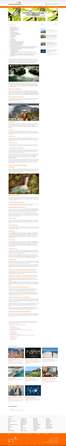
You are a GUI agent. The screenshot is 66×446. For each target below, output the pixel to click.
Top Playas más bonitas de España (47, 359)
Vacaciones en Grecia (13, 338)
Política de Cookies (16, 445)
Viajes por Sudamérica (49, 428)
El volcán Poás (13, 40)
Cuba (9, 423)
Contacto (39, 445)
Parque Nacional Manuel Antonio (15, 34)
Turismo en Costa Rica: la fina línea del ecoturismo (17, 42)
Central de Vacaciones (12, 321)
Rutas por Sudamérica (36, 428)
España (9, 425)
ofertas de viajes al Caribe (28, 329)
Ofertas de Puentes (23, 428)
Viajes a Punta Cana (13, 331)
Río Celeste (12, 31)
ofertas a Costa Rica (12, 316)
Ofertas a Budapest (13, 339)
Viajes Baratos (48, 419)
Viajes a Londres (12, 337)
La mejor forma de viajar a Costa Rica (15, 45)
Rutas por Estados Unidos (36, 424)
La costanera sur (13, 39)
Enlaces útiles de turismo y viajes (12, 424)
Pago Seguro (31, 445)
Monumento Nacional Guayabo (15, 33)
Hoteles (9, 429)
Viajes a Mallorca (12, 326)
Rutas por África (35, 419)
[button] (38, 24)
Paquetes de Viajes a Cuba (14, 332)
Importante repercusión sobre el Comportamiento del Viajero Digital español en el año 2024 (24, 46)
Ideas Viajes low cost (23, 423)
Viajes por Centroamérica (49, 424)
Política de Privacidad (26, 445)
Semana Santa (35, 429)
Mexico (22, 425)
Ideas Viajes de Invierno (24, 418)
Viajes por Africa (48, 422)
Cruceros (9, 422)
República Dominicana (24, 430)
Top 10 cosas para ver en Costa (14, 30)
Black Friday (9, 418)
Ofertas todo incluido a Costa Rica (15, 334)
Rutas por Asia (35, 422)
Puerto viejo (12, 37)
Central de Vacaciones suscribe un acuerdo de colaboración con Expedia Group (51, 51)
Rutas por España (35, 423)
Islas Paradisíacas (23, 424)
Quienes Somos (35, 445)
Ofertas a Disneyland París (14, 336)
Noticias (57, 445)
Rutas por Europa (35, 425)
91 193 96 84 (49, 4)
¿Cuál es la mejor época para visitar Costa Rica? (17, 41)
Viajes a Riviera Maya (13, 333)
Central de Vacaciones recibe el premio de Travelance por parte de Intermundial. (32, 360)
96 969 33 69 (55, 4)
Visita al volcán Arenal (14, 32)
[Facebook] (9, 441)
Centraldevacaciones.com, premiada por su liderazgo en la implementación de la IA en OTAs (24, 53)
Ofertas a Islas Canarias (13, 327)
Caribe (9, 419)
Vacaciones (34, 430)
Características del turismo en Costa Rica (17, 44)
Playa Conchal (13, 35)
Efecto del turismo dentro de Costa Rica (16, 43)
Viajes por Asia (48, 423)
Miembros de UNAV (48, 445)
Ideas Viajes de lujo (23, 419)
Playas (22, 429)
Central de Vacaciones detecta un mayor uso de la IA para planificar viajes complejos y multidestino (23, 52)
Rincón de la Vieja (13, 36)
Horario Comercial (43, 445)
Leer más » (9, 364)
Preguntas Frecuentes (53, 445)
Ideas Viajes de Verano (24, 422)
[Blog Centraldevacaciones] (13, 441)
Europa (9, 428)
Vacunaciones (48, 418)
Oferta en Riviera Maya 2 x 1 (50, 30)
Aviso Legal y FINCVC (21, 445)
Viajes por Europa (48, 425)
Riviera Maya (35, 418)
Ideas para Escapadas (11, 430)
